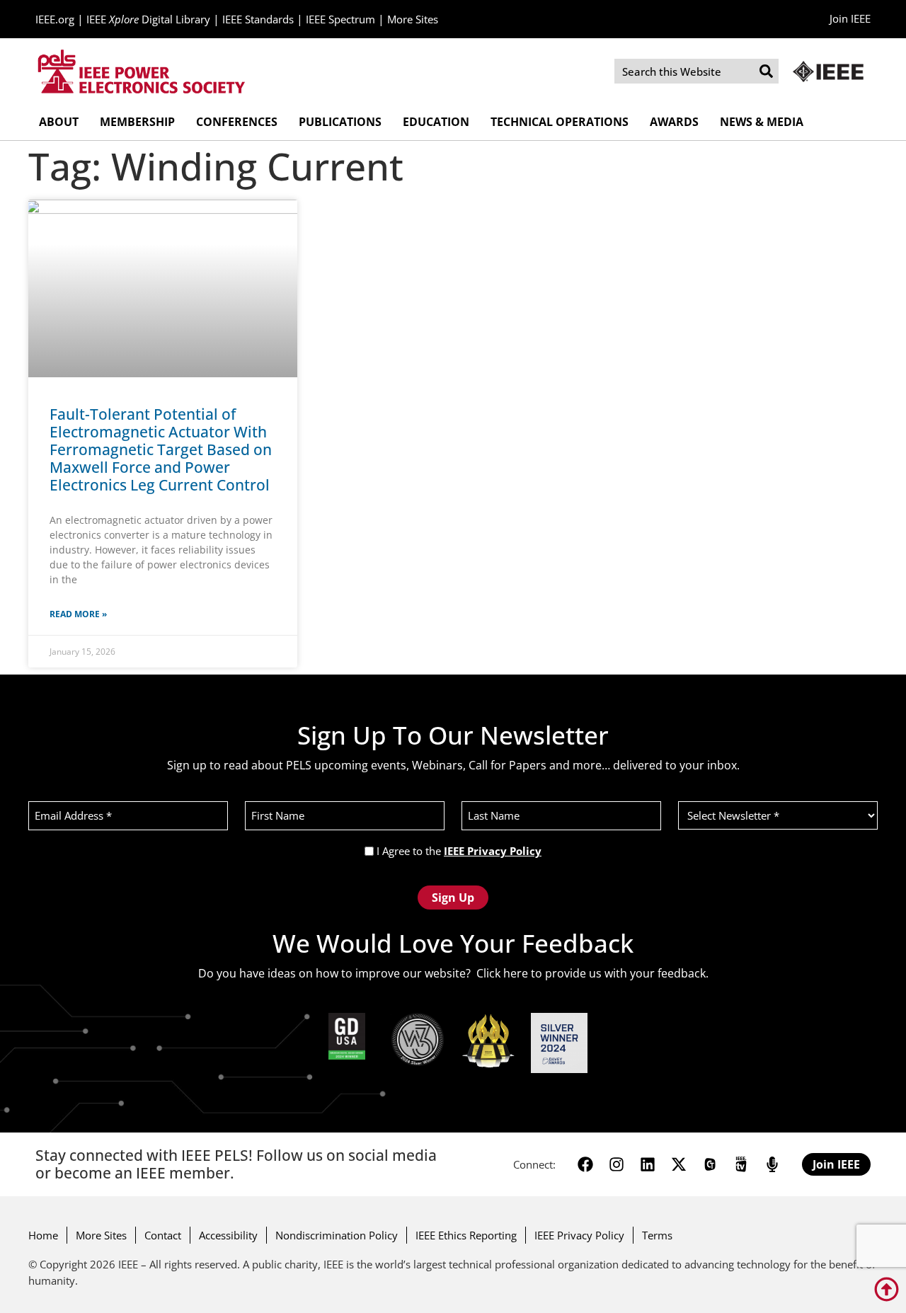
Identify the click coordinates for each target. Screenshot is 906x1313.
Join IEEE (850, 18)
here (515, 973)
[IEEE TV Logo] (741, 1164)
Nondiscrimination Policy (336, 1235)
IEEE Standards (258, 19)
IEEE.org (54, 19)
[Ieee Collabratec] (710, 1164)
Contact (162, 1235)
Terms (657, 1235)
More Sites (412, 19)
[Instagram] (616, 1164)
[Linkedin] (647, 1164)
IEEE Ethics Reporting (466, 1235)
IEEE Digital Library (148, 19)
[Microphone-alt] (772, 1164)
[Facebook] (585, 1164)
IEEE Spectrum (340, 19)
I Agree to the (459, 851)
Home (43, 1235)
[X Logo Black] (678, 1164)
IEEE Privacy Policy (492, 851)
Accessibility (228, 1235)
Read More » (78, 614)
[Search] (766, 71)
